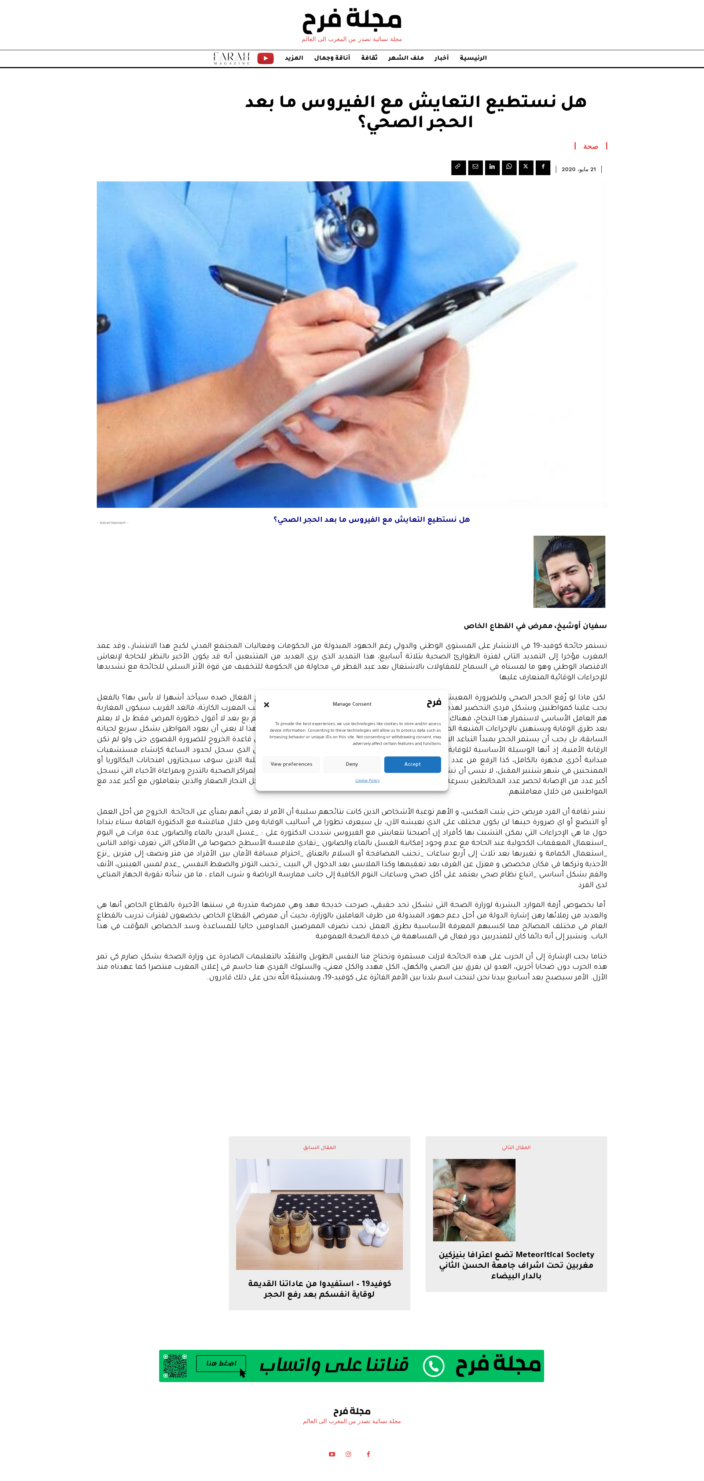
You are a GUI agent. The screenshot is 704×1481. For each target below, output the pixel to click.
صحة (590, 145)
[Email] (475, 167)
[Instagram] (348, 1456)
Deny (352, 764)
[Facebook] (543, 167)
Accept (412, 764)
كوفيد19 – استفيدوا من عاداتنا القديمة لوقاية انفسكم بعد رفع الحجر (319, 1290)
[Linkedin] (492, 167)
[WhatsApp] (509, 167)
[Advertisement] (352, 1045)
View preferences (291, 764)
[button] (266, 704)
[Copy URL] (458, 167)
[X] (526, 167)
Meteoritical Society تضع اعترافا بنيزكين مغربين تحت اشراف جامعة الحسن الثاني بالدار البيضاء (516, 1267)
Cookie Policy (367, 781)
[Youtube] (332, 1456)
